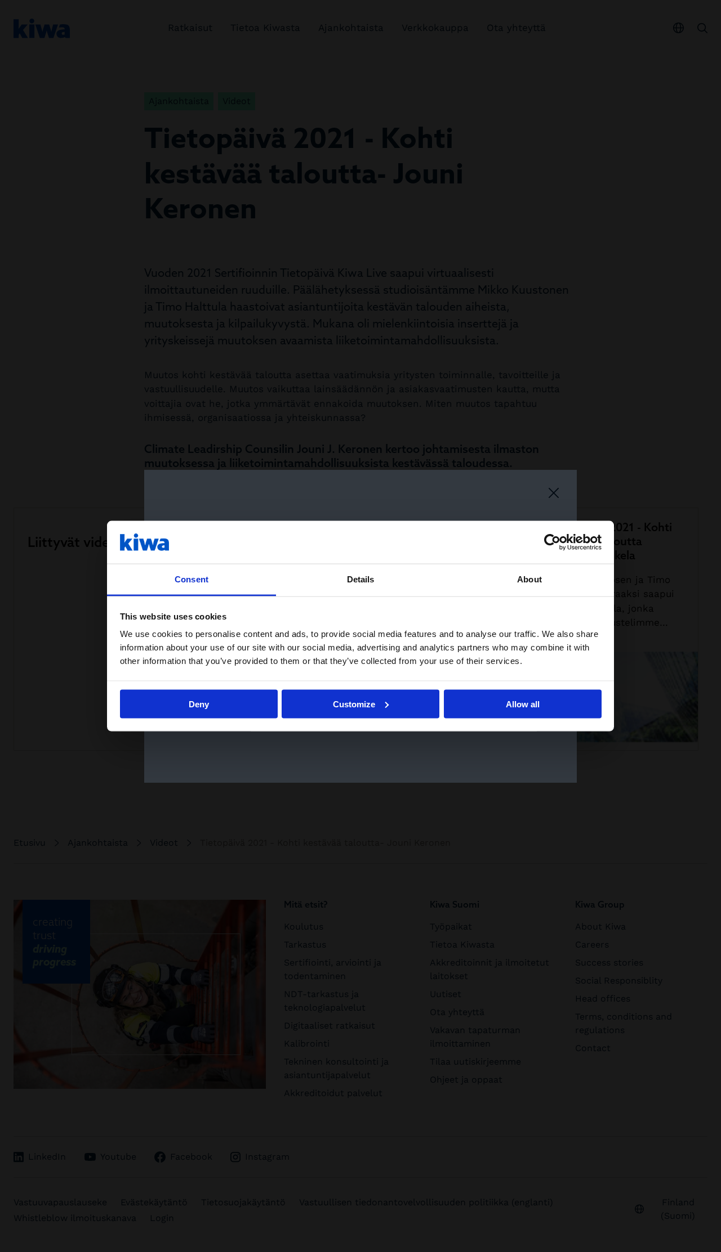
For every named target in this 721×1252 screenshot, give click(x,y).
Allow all (523, 703)
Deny (199, 703)
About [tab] (529, 579)
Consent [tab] (191, 579)
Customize (354, 703)
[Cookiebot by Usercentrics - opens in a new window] (552, 541)
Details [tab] (361, 579)
